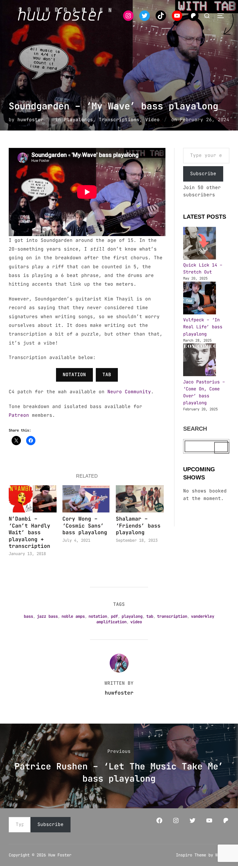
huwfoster (30, 120)
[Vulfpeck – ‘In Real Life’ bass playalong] (199, 299)
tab (149, 616)
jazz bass (47, 616)
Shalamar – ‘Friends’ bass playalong (138, 525)
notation (98, 616)
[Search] (221, 448)
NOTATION (74, 375)
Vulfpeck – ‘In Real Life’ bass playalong (202, 327)
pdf (114, 616)
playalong (132, 616)
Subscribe (203, 174)
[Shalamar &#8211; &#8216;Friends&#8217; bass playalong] (140, 498)
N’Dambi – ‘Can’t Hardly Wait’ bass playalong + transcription (29, 532)
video (136, 621)
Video (152, 120)
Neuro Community (129, 392)
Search (195, 428)
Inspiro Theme (191, 855)
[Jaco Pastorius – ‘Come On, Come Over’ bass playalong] (199, 360)
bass (28, 616)
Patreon (19, 415)
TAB (106, 375)
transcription (172, 616)
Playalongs (78, 120)
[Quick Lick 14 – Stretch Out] (199, 244)
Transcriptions (119, 120)
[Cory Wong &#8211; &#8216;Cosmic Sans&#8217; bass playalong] (86, 498)
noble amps (73, 616)
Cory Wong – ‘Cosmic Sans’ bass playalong (84, 525)
